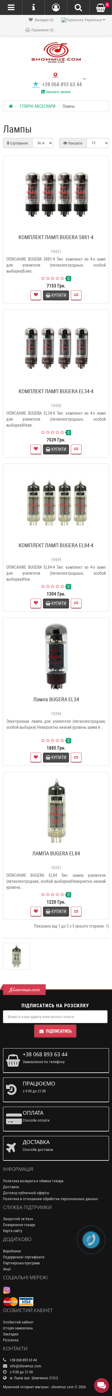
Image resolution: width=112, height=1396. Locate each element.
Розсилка (11, 1340)
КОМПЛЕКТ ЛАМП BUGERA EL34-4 (56, 391)
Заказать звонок (58, 92)
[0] (101, 8)
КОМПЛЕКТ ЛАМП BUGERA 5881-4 (56, 237)
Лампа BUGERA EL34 (56, 699)
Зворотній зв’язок (18, 1219)
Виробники (12, 1251)
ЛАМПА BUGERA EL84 (56, 853)
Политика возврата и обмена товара (33, 1181)
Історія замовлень (18, 1328)
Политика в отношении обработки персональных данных (50, 1199)
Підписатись (59, 1031)
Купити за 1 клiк (58, 229)
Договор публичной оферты (26, 1193)
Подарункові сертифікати (24, 1257)
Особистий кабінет (18, 1322)
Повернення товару (19, 1225)
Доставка (11, 1187)
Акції (7, 1269)
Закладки (11, 1334)
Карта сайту (12, 1231)
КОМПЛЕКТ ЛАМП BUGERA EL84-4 (56, 545)
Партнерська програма (21, 1263)
